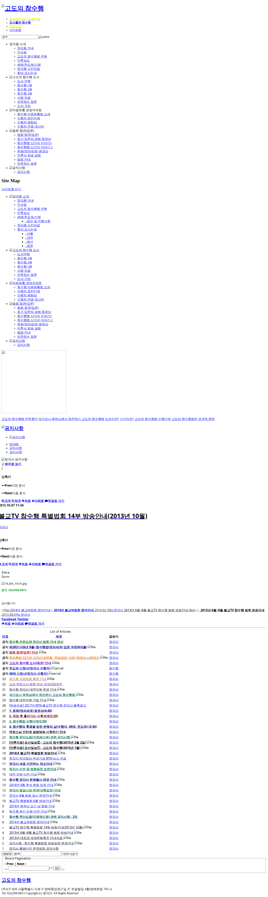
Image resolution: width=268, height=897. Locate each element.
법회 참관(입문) (28, 134)
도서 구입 (24, 106)
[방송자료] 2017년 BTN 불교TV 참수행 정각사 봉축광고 (47, 705)
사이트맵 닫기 (11, 189)
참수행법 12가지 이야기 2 (35, 147)
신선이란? (127, 419)
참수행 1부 (24, 85)
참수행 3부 (24, 93)
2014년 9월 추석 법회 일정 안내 (31, 785)
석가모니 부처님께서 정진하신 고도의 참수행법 (71, 419)
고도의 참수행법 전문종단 (20, 419)
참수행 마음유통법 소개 (33, 114)
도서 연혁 (24, 81)
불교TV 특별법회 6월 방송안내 (30, 801)
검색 (17, 853)
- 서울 (29, 233)
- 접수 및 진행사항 (37, 221)
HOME (14, 444)
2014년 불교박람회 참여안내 (29, 822)
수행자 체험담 (27, 122)
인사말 (22, 52)
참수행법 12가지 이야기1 (34, 143)
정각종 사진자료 (28, 68)
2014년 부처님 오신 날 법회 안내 (32, 806)
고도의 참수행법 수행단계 (153, 419)
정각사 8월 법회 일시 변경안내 (31, 795)
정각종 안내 (25, 48)
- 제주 (29, 246)
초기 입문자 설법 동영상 (34, 139)
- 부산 (29, 241)
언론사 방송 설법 (29, 155)
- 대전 (29, 237)
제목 (59, 636)
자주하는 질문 (27, 101)
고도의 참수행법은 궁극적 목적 (193, 419)
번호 (5, 636)
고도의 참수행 (16, 880)
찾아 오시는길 (27, 73)
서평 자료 (24, 97)
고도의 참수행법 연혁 (32, 56)
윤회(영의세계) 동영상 (32, 151)
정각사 (114, 642)
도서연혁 (23, 254)
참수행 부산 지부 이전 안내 (28, 811)
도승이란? (112, 419)
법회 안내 (24, 159)
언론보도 (23, 60)
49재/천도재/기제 (29, 64)
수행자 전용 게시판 (30, 126)
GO (57, 868)
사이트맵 (15, 30)
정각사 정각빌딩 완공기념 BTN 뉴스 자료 (37, 758)
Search (7, 854)
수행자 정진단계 (28, 118)
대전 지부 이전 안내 (23, 774)
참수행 (114, 668)
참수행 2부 (24, 89)
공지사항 (23, 172)
